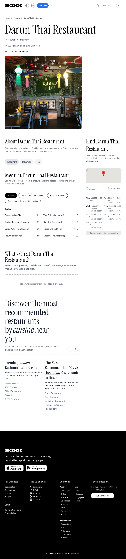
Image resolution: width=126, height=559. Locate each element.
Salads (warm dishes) (16, 201)
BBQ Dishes (38, 195)
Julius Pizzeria (11, 383)
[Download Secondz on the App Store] (26, 5)
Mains (35, 201)
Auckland (64, 538)
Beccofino (9, 395)
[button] (103, 173)
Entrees (11, 195)
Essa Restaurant (52, 397)
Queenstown (66, 524)
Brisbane (29, 349)
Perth (63, 507)
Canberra (65, 511)
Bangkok (79, 494)
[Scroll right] (75, 349)
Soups (23, 195)
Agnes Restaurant (53, 393)
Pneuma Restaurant (54, 405)
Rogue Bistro (51, 408)
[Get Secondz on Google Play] (32, 5)
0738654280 (116, 188)
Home (7, 18)
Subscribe (43, 5)
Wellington (65, 531)
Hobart (63, 514)
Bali (77, 490)
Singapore (80, 497)
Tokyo (78, 501)
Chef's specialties (57, 195)
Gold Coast (65, 501)
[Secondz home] (13, 5)
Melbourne (65, 490)
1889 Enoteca (11, 387)
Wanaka (64, 527)
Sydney (64, 494)
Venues (17, 18)
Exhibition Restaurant (55, 401)
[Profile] (118, 5)
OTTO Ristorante (13, 399)
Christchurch (66, 534)
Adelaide (64, 504)
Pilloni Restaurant (13, 391)
